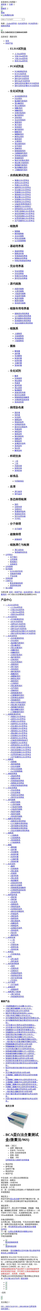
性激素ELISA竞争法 (23, 192)
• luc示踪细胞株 (16, 771)
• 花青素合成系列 (17, 698)
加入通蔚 (9, 588)
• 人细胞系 (14, 835)
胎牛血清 (18, 494)
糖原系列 (18, 139)
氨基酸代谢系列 (21, 101)
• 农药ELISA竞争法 (18, 719)
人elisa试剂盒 (11, 23)
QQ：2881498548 (22, 1306)
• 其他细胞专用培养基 (19, 828)
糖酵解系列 (19, 134)
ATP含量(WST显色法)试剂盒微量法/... (20, 1025)
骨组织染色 (19, 422)
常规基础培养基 (21, 256)
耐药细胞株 (19, 234)
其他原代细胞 (20, 303)
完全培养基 (19, 271)
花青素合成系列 (21, 156)
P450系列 (18, 99)
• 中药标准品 (15, 954)
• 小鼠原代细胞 (16, 807)
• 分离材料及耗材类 (18, 890)
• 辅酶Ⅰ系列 (14, 650)
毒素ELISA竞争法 (22, 180)
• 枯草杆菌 (14, 857)
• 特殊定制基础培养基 (19, 785)
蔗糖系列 (18, 148)
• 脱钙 (12, 966)
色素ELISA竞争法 (22, 185)
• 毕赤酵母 (14, 852)
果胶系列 (18, 122)
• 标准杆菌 (14, 854)
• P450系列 (14, 641)
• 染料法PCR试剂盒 (18, 624)
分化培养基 (19, 274)
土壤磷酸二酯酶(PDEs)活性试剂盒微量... (21, 1082)
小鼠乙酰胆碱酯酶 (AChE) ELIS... (18, 1008)
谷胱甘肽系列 (20, 113)
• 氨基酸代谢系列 (17, 643)
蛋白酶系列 (19, 103)
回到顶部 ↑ (5, 1309)
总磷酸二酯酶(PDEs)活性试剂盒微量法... (21, 1087)
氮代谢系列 (19, 115)
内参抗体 (18, 466)
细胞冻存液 (19, 253)
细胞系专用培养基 (22, 314)
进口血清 (18, 491)
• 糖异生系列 (15, 679)
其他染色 (18, 446)
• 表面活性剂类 (16, 883)
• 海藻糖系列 (15, 700)
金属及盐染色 (20, 443)
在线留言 (13, 564)
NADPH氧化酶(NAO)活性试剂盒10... (20, 1049)
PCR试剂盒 (32, 23)
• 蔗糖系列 (14, 690)
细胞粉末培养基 (21, 258)
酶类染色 (18, 451)
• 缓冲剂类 (14, 876)
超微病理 (18, 539)
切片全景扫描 (20, 516)
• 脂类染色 (14, 918)
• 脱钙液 (13, 899)
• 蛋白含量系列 (16, 648)
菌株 (8, 845)
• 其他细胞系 (15, 840)
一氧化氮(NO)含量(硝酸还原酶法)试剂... (21, 1039)
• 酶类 (12, 866)
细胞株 (17, 231)
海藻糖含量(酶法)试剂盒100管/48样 (19, 1058)
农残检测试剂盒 (13, 714)
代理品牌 (9, 578)
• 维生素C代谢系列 (17, 705)
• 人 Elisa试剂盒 (16, 607)
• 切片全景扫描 (16, 978)
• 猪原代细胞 (15, 814)
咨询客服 (25, 1160)
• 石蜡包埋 (14, 968)
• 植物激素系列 (16, 693)
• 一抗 (12, 940)
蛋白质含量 (14, 1199)
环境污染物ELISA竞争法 (24, 211)
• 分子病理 (14, 985)
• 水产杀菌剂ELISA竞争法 (20, 757)
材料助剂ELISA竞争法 (24, 209)
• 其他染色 (14, 930)
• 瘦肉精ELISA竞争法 (18, 731)
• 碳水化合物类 (16, 885)
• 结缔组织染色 (16, 909)
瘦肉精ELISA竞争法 (23, 195)
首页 (7, 41)
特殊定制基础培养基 (23, 261)
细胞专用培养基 (13, 819)
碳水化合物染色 (21, 427)
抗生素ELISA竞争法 (23, 190)
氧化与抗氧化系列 (22, 160)
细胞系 (9, 833)
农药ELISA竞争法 (22, 183)
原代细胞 (10, 800)
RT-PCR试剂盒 (20, 74)
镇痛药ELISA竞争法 (23, 206)
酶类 (16, 376)
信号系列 (18, 146)
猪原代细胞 (19, 301)
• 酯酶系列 (14, 674)
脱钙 (16, 504)
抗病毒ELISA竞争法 (23, 199)
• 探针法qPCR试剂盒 (18, 629)
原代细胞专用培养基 (23, 318)
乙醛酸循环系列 (21, 153)
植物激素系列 (20, 151)
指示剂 (17, 448)
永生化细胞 (19, 236)
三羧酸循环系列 (21, 170)
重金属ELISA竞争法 (23, 197)
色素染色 (18, 429)
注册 (11, 4)
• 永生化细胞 (15, 766)
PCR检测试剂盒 (21, 71)
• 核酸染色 (14, 923)
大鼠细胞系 (19, 336)
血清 (8, 956)
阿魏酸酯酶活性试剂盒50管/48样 (18, 1046)
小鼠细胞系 (19, 341)
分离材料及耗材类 (22, 400)
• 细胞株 (13, 762)
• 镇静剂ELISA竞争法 (18, 724)
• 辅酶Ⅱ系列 (14, 652)
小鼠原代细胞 (20, 294)
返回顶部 (24, 1278)
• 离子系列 (14, 667)
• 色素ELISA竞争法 (18, 721)
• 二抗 (12, 942)
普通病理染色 (20, 511)
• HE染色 (13, 902)
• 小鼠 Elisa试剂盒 (17, 612)
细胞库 (9, 759)
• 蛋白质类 (14, 878)
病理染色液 (11, 895)
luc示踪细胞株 (20, 241)
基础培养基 (19, 251)
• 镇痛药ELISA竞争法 (18, 743)
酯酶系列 (18, 132)
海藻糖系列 (19, 158)
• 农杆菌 (13, 850)
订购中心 (9, 581)
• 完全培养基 (15, 790)
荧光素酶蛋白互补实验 (19, 1251)
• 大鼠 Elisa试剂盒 (17, 610)
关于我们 (13, 557)
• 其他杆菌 (14, 861)
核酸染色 (18, 439)
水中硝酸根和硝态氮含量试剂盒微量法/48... (22, 1018)
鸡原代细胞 (19, 289)
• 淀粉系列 (14, 660)
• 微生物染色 (15, 921)
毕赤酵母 (18, 356)
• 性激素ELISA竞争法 (18, 728)
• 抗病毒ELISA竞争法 (18, 736)
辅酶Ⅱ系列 (19, 110)
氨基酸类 (18, 390)
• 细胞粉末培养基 (17, 783)
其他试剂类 (19, 402)
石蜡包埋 (18, 507)
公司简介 (9, 555)
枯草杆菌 (18, 361)
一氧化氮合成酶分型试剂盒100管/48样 (20, 1089)
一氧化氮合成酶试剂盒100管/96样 (18, 1091)
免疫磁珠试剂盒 (21, 552)
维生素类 (18, 381)
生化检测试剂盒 (21, 96)
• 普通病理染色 (16, 973)
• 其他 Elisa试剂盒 (17, 614)
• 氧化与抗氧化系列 (18, 702)
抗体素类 (18, 378)
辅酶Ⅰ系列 (18, 108)
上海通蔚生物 (11, 1253)
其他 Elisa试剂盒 (21, 61)
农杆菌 (17, 353)
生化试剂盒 (22, 23)
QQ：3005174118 (7, 1306)
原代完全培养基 (21, 278)
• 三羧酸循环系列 (17, 712)
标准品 (9, 952)
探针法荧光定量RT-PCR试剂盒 (27, 86)
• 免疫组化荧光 (16, 975)
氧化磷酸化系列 (21, 167)
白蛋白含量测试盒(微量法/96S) (20, 1231)
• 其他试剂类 (15, 892)
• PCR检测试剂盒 (17, 619)
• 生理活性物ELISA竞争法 (20, 755)
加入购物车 (17, 1160)
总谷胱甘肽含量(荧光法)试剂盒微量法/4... (21, 1061)
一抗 (16, 461)
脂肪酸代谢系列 (21, 165)
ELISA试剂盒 (12, 605)
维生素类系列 (20, 144)
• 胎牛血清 (14, 961)
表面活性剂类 (20, 392)
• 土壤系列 (14, 683)
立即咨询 (32, 1306)
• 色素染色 (14, 914)
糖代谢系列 (19, 129)
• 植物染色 (14, 926)
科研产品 (9, 43)
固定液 (17, 413)
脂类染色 (18, 434)
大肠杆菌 (18, 363)
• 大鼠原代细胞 (16, 809)
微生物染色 (19, 436)
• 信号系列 (14, 688)
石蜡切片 (18, 509)
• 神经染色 (14, 916)
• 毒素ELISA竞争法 (18, 717)
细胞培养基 (5, 26)
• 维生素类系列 (16, 686)
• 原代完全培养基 (17, 797)
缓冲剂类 (18, 385)
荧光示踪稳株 (20, 238)
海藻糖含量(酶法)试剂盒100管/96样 (19, 1056)
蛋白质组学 (33, 1251)
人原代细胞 (19, 291)
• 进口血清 (14, 959)
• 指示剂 (13, 933)
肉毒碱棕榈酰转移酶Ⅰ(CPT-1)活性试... (20, 1051)
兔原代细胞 (19, 298)
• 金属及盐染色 (16, 928)
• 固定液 (13, 897)
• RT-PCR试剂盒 (16, 622)
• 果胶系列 (14, 664)
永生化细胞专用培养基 (24, 323)
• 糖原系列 (14, 681)
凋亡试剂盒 (19, 550)
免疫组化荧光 (20, 514)
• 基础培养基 (15, 776)
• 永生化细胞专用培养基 (19, 831)
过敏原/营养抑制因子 (23, 204)
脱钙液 (17, 415)
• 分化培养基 (15, 793)
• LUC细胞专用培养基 (19, 823)
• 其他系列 (14, 669)
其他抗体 (18, 471)
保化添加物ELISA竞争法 (24, 214)
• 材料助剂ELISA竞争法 (19, 745)
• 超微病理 (14, 989)
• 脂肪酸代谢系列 (17, 707)
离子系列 (18, 125)
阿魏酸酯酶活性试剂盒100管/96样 (18, 1044)
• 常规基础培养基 (17, 781)
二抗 (16, 463)
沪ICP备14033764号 (12, 1278)
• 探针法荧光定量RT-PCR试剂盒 (23, 633)
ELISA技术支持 (16, 571)
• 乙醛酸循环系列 (17, 695)
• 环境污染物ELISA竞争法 (20, 747)
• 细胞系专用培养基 (18, 821)
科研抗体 (10, 937)
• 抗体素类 (14, 869)
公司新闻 (13, 559)
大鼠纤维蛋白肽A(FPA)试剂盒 (17, 1011)
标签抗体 (18, 468)
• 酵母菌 (13, 847)
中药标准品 (19, 481)
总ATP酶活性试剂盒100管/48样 (17, 1072)
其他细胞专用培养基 (23, 321)
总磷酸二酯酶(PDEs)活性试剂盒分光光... (21, 1084)
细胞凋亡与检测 (13, 992)
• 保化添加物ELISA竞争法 (20, 750)
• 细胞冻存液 (15, 778)
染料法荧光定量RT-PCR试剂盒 (27, 83)
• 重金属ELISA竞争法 (18, 733)
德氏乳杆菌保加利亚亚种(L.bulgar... (19, 1013)
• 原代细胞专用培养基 (19, 826)
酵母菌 (17, 351)
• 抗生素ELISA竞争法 (18, 726)
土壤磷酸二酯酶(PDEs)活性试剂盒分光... (21, 1080)
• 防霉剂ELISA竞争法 (18, 738)
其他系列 (18, 127)
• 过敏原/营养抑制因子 (19, 740)
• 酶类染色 (14, 935)
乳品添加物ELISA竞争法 (24, 216)
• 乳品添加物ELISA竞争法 (20, 752)
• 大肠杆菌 (14, 859)
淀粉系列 (18, 118)
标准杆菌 (18, 358)
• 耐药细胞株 (15, 764)
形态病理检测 (12, 964)
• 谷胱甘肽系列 (16, 655)
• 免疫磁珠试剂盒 (17, 996)
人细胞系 (18, 334)
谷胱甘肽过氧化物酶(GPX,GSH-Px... (19, 1034)
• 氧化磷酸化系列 (17, 709)
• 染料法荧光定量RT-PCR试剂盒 (23, 631)
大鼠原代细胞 (20, 296)
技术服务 (9, 569)
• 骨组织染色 (15, 907)
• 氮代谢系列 (15, 657)
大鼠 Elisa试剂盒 (21, 56)
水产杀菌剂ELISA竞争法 (24, 221)
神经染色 (18, 432)
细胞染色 (18, 420)
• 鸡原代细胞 (15, 802)
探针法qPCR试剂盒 (22, 81)
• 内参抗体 (14, 945)
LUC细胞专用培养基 (23, 316)
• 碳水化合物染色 (17, 911)
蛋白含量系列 (20, 106)
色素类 (17, 383)
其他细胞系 (19, 338)
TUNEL (18, 518)
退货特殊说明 (15, 585)
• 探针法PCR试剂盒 (18, 626)
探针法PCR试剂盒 (22, 79)
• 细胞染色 (14, 904)
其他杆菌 (18, 365)
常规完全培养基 (21, 276)
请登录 (3, 4)
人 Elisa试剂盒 (20, 54)
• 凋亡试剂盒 (15, 994)
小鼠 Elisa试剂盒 (21, 58)
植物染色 (18, 441)
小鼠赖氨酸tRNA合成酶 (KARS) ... (19, 1006)
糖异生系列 (19, 137)
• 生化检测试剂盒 (17, 638)
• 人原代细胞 (15, 804)
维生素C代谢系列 (22, 163)
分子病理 (18, 529)
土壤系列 (18, 141)
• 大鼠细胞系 (15, 838)
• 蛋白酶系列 (15, 645)
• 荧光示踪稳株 (16, 769)
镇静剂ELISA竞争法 (23, 187)
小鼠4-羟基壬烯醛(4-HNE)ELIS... (18, 1015)
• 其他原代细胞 (16, 816)
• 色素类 (13, 873)
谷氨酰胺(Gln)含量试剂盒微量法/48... (20, 1030)
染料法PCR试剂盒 (22, 76)
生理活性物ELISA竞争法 (24, 218)
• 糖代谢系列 (15, 671)
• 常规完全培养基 (17, 795)
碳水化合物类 (20, 395)
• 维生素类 (14, 871)
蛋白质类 (18, 388)
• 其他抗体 (14, 949)
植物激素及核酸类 (22, 397)
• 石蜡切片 (14, 971)
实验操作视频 (15, 574)
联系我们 (13, 562)
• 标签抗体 (14, 947)
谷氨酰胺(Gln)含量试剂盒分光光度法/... (21, 1032)
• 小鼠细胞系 (15, 842)
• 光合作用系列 (16, 662)
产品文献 (13, 576)
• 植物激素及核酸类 (18, 888)
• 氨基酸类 (14, 880)
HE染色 (18, 417)
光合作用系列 (20, 120)
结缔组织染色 (20, 424)
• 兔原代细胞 (15, 812)
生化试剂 (10, 864)
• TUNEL (13, 980)
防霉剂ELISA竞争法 (23, 202)
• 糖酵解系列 (15, 676)
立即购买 (9, 1160)
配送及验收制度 (16, 583)
